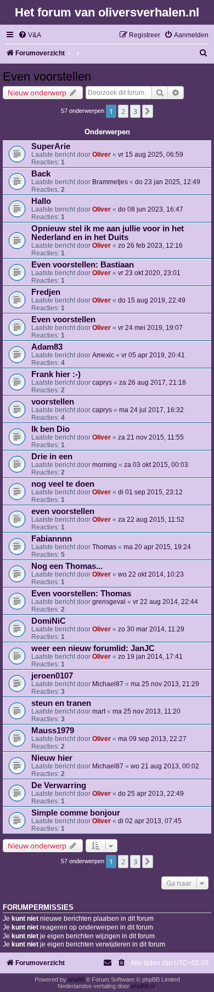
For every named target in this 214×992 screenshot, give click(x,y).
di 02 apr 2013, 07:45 (150, 821)
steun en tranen (61, 703)
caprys (102, 382)
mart (98, 711)
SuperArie (50, 146)
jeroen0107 (52, 675)
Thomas (104, 547)
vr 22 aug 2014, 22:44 (165, 602)
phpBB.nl (143, 986)
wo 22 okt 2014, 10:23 (151, 574)
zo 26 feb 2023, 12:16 (150, 245)
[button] (147, 111)
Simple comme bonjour (75, 812)
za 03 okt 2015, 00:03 (156, 465)
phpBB (77, 979)
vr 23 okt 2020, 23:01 (149, 273)
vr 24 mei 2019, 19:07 (150, 328)
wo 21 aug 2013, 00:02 (165, 766)
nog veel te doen (62, 484)
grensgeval (109, 602)
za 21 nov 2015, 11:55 (151, 437)
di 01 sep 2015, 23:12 (150, 492)
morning (104, 465)
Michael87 (107, 684)
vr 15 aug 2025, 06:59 (150, 154)
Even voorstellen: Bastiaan (82, 264)
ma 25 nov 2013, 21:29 (165, 684)
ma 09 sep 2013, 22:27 (152, 739)
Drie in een (51, 456)
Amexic (103, 355)
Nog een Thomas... (67, 566)
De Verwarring (58, 785)
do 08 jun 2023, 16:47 (150, 209)
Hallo (41, 201)
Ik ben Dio (50, 429)
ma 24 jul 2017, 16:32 (151, 410)
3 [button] (135, 111)
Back (40, 173)
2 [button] (123, 111)
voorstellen (52, 401)
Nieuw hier (51, 758)
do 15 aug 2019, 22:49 (151, 300)
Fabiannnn (51, 538)
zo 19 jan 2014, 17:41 (150, 656)
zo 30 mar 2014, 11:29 (151, 629)
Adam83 (47, 347)
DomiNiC (48, 621)
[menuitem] (29, 35)
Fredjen (45, 292)
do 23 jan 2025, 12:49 (167, 182)
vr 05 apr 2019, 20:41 (153, 355)
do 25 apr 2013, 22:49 (151, 793)
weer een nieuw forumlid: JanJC (93, 648)
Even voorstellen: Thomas (81, 593)
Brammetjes (110, 182)
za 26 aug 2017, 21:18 (152, 382)
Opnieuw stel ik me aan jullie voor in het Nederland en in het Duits (107, 233)
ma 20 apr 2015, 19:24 (157, 547)
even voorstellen (62, 511)
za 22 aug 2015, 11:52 (151, 519)
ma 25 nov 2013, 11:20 (146, 711)
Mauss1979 (52, 730)
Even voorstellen (47, 76)
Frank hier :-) (56, 374)
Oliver (101, 154)
